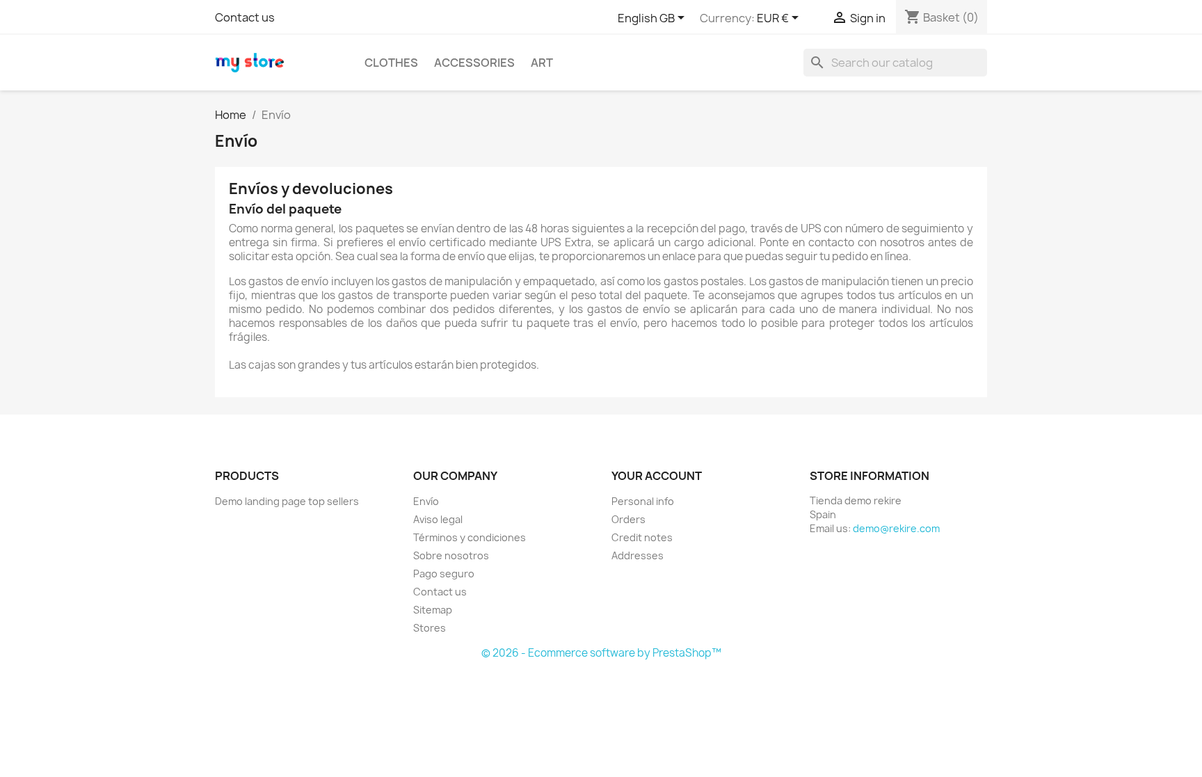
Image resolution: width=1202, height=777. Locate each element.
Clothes (391, 62)
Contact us (245, 17)
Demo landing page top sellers (287, 501)
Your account (656, 475)
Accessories (474, 62)
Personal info (642, 501)
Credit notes (642, 537)
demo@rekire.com (896, 528)
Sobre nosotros (451, 555)
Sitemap (432, 609)
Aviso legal (438, 519)
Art (542, 62)
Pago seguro (443, 573)
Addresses (637, 555)
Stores (429, 627)
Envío (426, 501)
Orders (628, 519)
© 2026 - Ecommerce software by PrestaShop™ (601, 653)
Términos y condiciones (469, 537)
